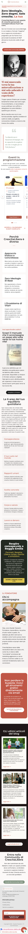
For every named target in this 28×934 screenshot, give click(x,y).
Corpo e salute (11, 505)
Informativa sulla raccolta (9, 932)
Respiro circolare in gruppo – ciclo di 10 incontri (12, 196)
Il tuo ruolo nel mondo (11, 457)
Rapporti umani (11, 473)
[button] (25, 2)
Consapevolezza (11, 439)
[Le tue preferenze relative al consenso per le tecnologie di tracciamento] (25, 931)
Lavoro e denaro (11, 520)
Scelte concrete (11, 490)
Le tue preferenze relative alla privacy (13, 929)
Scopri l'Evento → (14, 217)
